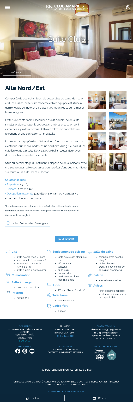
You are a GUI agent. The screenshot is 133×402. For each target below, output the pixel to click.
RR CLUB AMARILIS (65, 336)
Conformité (81, 384)
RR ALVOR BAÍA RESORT (65, 333)
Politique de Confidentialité (28, 382)
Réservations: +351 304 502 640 (106, 329)
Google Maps (25, 338)
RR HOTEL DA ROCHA (65, 329)
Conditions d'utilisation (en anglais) (63, 382)
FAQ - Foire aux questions (65, 350)
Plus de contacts (105, 339)
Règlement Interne (14, 210)
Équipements (66, 238)
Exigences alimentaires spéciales (65, 352)
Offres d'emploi (83, 370)
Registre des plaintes (96, 382)
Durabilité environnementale (57, 370)
